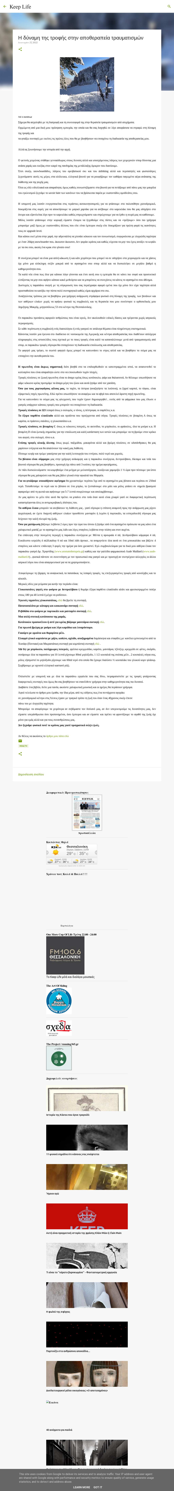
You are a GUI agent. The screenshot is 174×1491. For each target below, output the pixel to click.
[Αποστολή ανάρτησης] (20, 742)
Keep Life (20, 6)
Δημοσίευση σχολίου (31, 774)
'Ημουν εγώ (52, 1193)
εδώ (60, 600)
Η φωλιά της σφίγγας (58, 1311)
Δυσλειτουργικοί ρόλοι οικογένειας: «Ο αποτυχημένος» (77, 1390)
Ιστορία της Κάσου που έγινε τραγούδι (67, 1114)
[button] (20, 49)
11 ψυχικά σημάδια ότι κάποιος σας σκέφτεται (72, 1154)
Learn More (81, 1487)
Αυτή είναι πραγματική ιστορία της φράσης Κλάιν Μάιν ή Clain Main (83, 1233)
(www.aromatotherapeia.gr (69, 551)
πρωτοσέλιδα (87, 833)
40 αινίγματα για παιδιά (59, 1430)
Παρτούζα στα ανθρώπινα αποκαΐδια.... (68, 1351)
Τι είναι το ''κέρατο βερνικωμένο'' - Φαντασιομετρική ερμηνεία (81, 1272)
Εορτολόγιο (67, 925)
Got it (97, 1487)
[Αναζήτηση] (36, 6)
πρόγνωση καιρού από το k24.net (72, 866)
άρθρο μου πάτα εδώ (57, 736)
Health (23, 746)
